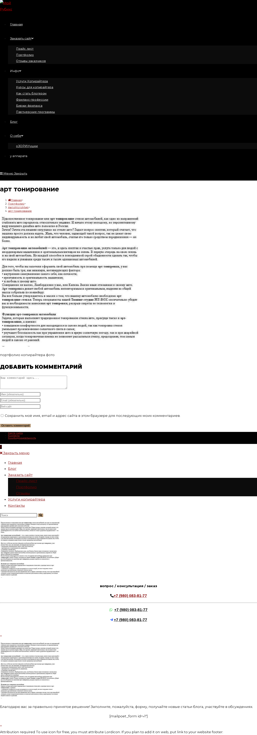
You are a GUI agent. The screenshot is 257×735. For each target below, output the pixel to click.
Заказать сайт (20, 475)
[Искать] (40, 515)
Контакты (14, 435)
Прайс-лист (26, 481)
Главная (15, 463)
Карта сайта (15, 433)
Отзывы (23, 493)
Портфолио (26, 487)
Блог (12, 469)
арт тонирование (20, 210)
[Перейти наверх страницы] (1, 447)
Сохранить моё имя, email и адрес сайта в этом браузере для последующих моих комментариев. (92, 416)
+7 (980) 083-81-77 (130, 596)
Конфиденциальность (22, 437)
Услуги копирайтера (26, 499)
